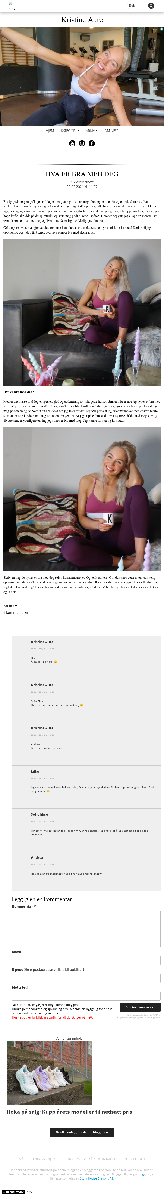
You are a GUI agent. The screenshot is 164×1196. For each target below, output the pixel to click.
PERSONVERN (69, 1159)
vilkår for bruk (144, 1017)
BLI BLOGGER (134, 1159)
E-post (48, 969)
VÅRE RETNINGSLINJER (37, 1159)
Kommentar (24, 906)
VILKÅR (89, 1159)
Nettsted (20, 987)
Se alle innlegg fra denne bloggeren (82, 1132)
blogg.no (144, 1174)
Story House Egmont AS (96, 1178)
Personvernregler (130, 1017)
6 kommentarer (82, 182)
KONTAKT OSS (109, 1159)
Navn (16, 951)
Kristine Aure (82, 19)
